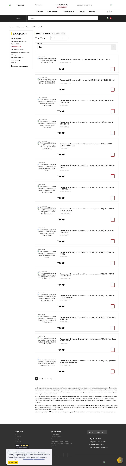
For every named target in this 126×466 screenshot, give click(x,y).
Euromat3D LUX (31, 27)
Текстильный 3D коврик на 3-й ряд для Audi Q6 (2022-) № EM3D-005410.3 (85, 59)
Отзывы (82, 11)
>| (51, 379)
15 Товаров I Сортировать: (41, 38)
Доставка (39, 11)
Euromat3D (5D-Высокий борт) (20, 52)
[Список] (116, 38)
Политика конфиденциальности (60, 441)
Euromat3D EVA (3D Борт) (19, 41)
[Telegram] (115, 5)
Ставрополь (38, 5)
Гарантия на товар (56, 439)
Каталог (18, 18)
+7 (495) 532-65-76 (61, 5)
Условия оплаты (55, 434)
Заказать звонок (62, 6)
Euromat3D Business (17, 49)
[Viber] (121, 5)
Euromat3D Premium (17, 57)
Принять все (13, 462)
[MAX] (111, 5)
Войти (109, 11)
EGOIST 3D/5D (15, 60)
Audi (40, 27)
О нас (17, 434)
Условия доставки (56, 436)
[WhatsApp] (118, 5)
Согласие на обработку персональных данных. (33, 459)
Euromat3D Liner (16, 44)
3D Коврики (20, 27)
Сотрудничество (19, 439)
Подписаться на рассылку (96, 432)
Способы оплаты (68, 11)
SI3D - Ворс (14, 63)
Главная (11, 27)
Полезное (18, 436)
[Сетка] (112, 38)
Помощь (92, 11)
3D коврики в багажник (18, 55)
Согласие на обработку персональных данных (61, 445)
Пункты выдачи (52, 11)
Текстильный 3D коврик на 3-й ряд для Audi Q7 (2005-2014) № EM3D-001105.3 (87, 80)
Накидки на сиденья (19, 66)
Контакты (18, 441)
